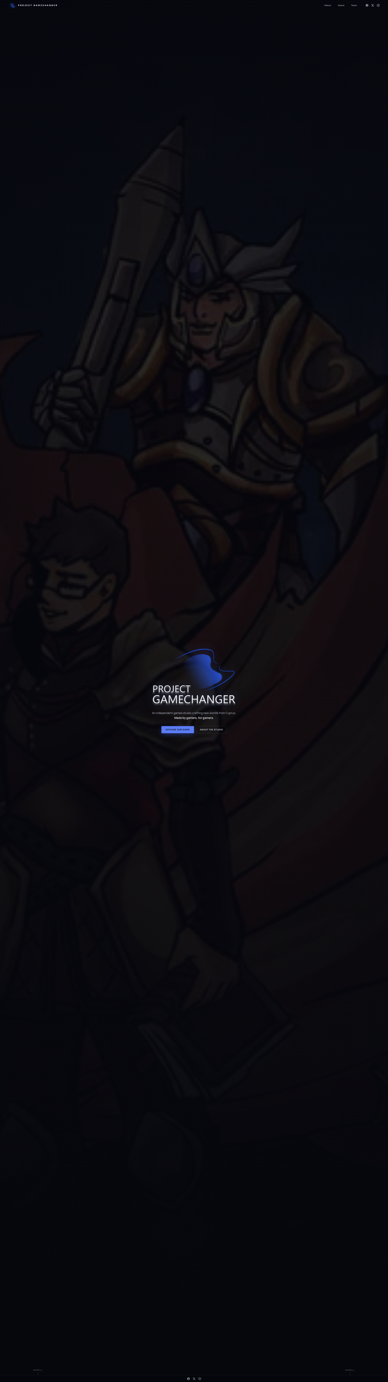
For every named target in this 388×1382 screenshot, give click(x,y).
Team (354, 5)
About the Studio (211, 729)
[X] (372, 5)
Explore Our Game (178, 729)
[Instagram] (378, 5)
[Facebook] (367, 5)
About (327, 5)
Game (341, 5)
